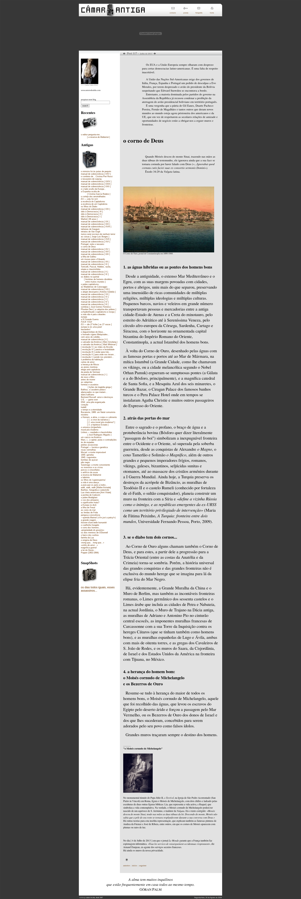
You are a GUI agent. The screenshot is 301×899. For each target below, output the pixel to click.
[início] (113, 15)
